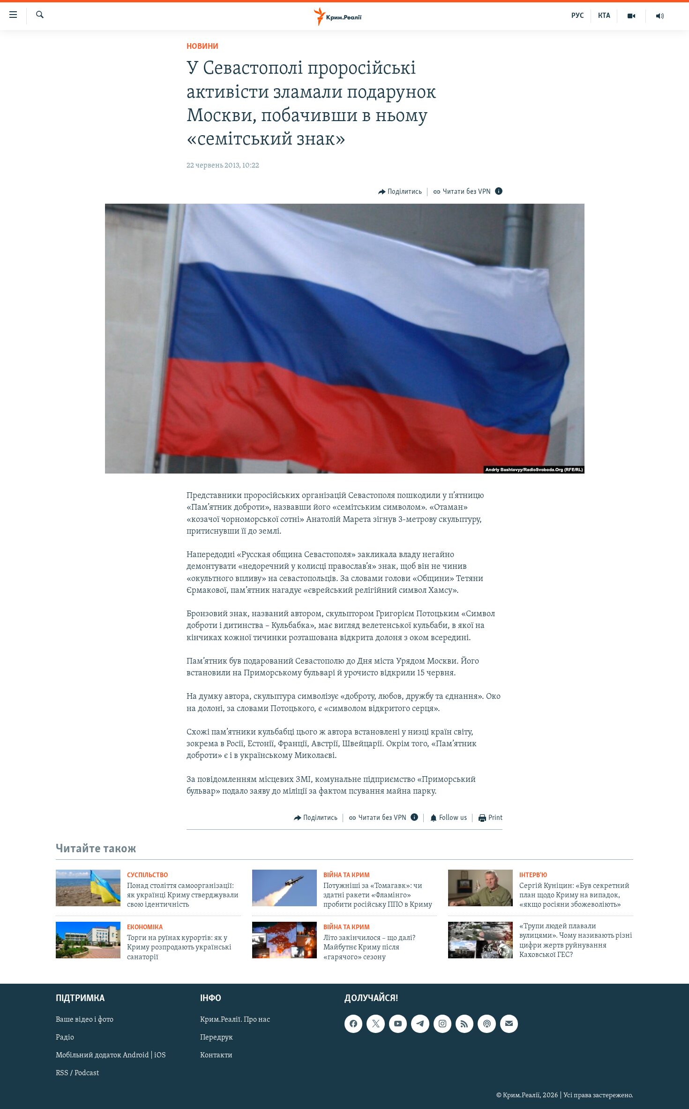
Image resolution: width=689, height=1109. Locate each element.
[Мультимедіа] (631, 16)
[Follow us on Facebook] (353, 1024)
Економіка (145, 927)
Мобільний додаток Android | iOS (111, 1056)
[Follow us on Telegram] (420, 1024)
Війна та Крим (346, 875)
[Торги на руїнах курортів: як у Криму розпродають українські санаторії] (88, 940)
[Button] (400, 192)
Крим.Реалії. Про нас (235, 1020)
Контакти (216, 1056)
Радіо (65, 1038)
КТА (604, 16)
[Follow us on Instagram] (442, 1024)
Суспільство (147, 875)
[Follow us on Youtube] (398, 1024)
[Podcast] (486, 1024)
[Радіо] (660, 16)
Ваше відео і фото (84, 1020)
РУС (577, 16)
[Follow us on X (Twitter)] (375, 1024)
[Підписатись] (509, 1024)
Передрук (216, 1038)
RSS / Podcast (77, 1074)
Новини (202, 47)
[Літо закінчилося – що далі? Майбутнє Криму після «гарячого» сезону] (284, 940)
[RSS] (464, 1024)
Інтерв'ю (533, 875)
